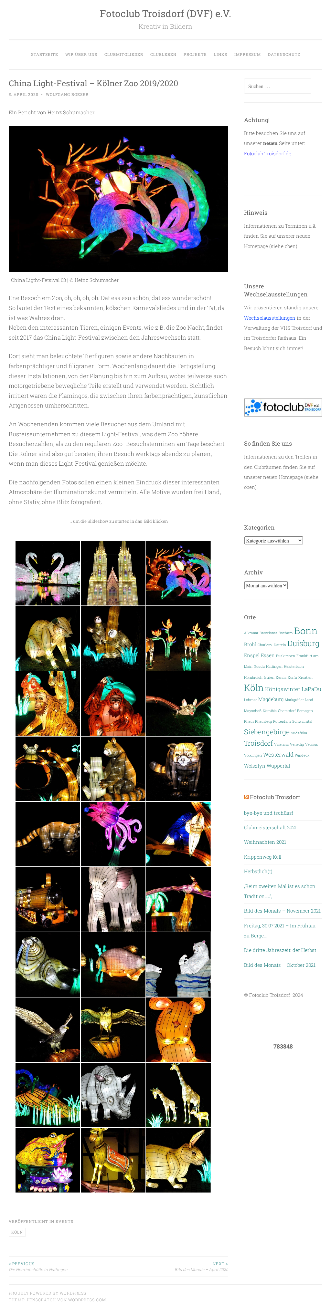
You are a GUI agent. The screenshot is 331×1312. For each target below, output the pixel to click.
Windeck (302, 755)
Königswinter (282, 689)
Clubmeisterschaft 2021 (270, 827)
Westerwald (278, 754)
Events (64, 1221)
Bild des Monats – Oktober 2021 (279, 965)
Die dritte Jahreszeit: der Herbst (280, 950)
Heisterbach (294, 666)
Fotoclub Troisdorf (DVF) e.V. (165, 13)
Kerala (281, 677)
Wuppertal (278, 766)
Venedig (297, 744)
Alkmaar (251, 633)
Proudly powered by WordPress (47, 1293)
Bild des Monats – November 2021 (282, 910)
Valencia (281, 744)
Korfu (292, 677)
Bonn (306, 630)
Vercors (311, 744)
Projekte (195, 54)
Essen (268, 655)
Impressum (247, 54)
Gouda (259, 666)
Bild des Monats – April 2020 (201, 1266)
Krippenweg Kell (262, 856)
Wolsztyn (254, 766)
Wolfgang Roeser (67, 94)
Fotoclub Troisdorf (275, 797)
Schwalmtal (302, 721)
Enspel (252, 655)
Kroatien (305, 677)
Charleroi (265, 645)
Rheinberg (263, 721)
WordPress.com (87, 1299)
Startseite (44, 54)
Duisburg (303, 643)
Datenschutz (284, 54)
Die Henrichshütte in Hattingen (38, 1266)
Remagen (305, 710)
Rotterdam (282, 721)
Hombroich (253, 677)
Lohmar (250, 699)
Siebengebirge (267, 731)
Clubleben (163, 54)
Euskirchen (285, 656)
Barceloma (268, 633)
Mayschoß (253, 710)
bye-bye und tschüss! (268, 813)
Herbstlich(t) (258, 871)
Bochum (286, 633)
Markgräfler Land (299, 699)
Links (220, 54)
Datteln (280, 645)
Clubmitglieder (123, 54)
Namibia (270, 710)
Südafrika (299, 733)
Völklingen (253, 755)
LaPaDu (311, 689)
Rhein (249, 721)
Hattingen (274, 666)
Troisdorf (258, 743)
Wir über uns (81, 54)
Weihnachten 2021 (265, 842)
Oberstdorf (287, 710)
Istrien (269, 677)
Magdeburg (270, 699)
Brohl (250, 644)
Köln (17, 1232)
